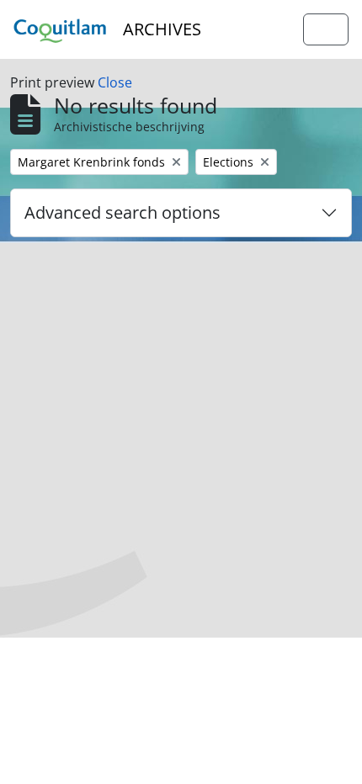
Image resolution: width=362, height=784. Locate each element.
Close (115, 82)
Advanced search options (122, 212)
